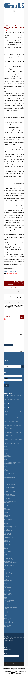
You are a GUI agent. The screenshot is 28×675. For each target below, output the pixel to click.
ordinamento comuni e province (11, 538)
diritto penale (7, 502)
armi (5, 467)
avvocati (6, 470)
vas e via (6, 612)
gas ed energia (7, 515)
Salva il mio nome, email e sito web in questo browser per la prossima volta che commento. (22, 347)
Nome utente (6, 374)
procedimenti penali (8, 561)
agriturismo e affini (8, 460)
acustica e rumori (8, 458)
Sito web (21, 339)
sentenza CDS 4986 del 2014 (10, 271)
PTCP (5, 568)
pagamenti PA (7, 541)
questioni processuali (8, 575)
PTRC (5, 569)
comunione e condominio (9, 487)
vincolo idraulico (7, 619)
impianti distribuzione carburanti (11, 518)
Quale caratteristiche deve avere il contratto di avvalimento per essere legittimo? (14, 26)
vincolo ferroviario (8, 618)
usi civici (6, 611)
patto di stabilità (7, 551)
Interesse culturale (8, 527)
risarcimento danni (8, 580)
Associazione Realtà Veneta (8, 640)
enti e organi (6, 508)
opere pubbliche (7, 536)
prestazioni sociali (8, 558)
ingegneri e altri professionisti (10, 526)
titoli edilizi (6, 604)
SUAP (5, 598)
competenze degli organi (9, 484)
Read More (18, 673)
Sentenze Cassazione (7, 645)
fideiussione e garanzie (9, 513)
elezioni (5, 506)
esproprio (6, 511)
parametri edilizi (7, 544)
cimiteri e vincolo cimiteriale (10, 479)
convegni (6, 492)
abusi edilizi (6, 453)
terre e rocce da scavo (9, 600)
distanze (6, 505)
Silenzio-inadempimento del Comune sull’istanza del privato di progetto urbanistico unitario (14, 413)
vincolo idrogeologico (8, 621)
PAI (5, 543)
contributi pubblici (8, 490)
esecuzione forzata (8, 509)
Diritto (13, 273)
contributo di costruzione (9, 491)
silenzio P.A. (6, 591)
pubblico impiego (7, 572)
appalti (15, 276)
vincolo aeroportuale (8, 617)
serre (5, 589)
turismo (5, 610)
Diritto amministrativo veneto (10, 501)
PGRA (5, 554)
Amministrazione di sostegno (8, 638)
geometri (6, 516)
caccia (5, 474)
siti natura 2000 (7, 593)
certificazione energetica (9, 477)
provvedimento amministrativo (10, 566)
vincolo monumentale (8, 622)
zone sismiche (7, 628)
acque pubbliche (7, 456)
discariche (6, 504)
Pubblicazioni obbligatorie (9, 571)
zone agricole (7, 626)
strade (5, 597)
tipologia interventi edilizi (9, 603)
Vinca (5, 615)
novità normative (7, 533)
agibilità (5, 459)
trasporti (6, 608)
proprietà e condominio (9, 565)
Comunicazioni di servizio (9, 486)
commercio (6, 481)
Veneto (16, 273)
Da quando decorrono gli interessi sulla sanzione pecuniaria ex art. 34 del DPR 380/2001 (18, 283)
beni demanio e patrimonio (9, 473)
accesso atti (6, 455)
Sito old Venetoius (7, 647)
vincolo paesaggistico (8, 623)
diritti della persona (8, 499)
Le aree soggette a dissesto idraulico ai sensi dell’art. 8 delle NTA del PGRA (12, 445)
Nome (21, 334)
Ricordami (8, 382)
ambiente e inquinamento (9, 463)
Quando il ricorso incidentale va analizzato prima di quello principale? (10, 283)
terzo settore (7, 601)
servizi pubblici (7, 590)
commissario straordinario (9, 483)
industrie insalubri (8, 525)
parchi (5, 547)
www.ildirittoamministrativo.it (8, 649)
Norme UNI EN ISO (8, 530)
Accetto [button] (13, 673)
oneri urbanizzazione (8, 534)
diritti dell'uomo (7, 498)
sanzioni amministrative (9, 584)
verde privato (7, 614)
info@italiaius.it (8, 665)
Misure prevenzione (8, 529)
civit (5, 480)
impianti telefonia (7, 520)
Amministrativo (9, 273)
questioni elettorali (8, 573)
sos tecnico (6, 596)
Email (21, 337)
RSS (14, 11)
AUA (5, 469)
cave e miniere (7, 476)
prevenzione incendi (8, 559)
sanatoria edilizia (7, 582)
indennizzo (6, 523)
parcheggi (6, 545)
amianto (6, 465)
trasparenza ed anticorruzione (10, 607)
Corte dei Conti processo (9, 495)
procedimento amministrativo (10, 562)
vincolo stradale (7, 625)
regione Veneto (7, 578)
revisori (5, 579)
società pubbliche (8, 594)
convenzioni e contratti (9, 494)
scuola (5, 586)
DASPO (6, 497)
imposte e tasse (7, 522)
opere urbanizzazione (8, 537)
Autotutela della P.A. (7, 642)
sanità (5, 583)
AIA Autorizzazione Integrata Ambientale (12, 462)
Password (6, 378)
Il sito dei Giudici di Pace (8, 643)
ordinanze (6, 540)
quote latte (6, 576)
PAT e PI (6, 550)
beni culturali (7, 472)
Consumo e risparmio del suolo (10, 488)
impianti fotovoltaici (8, 519)
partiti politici (6, 548)
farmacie (6, 512)
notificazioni (6, 532)
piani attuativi (7, 555)
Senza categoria (7, 587)
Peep (5, 552)
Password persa (7, 388)
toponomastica (7, 605)
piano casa (6, 557)
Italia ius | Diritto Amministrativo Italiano (16, 663)
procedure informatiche (9, 564)
